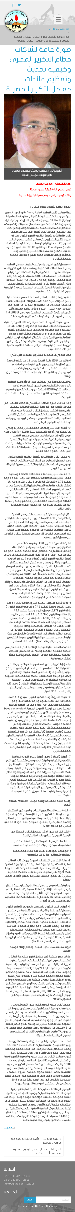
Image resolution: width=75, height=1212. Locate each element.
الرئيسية (64, 28)
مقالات (53, 28)
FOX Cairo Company (45, 1206)
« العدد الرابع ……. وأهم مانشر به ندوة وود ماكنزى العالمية (36, 1140)
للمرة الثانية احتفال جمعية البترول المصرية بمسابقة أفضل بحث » (37, 1151)
